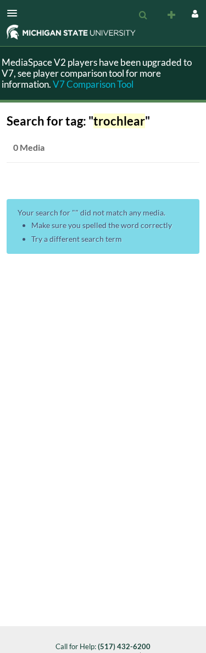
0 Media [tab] (28, 147)
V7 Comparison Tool (93, 84)
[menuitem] (142, 15)
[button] (15, 13)
